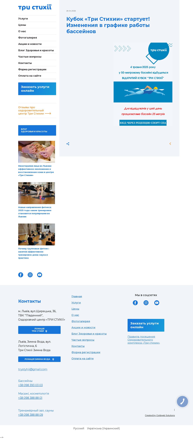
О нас (22, 31)
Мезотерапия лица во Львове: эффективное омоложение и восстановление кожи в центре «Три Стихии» (36, 171)
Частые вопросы (29, 56)
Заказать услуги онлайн (35, 89)
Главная (76, 296)
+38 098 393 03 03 (30, 385)
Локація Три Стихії (38, 329)
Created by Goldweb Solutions (160, 415)
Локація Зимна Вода (38, 359)
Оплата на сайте (29, 75)
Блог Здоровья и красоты (36, 50)
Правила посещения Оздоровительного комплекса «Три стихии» (144, 339)
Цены (22, 25)
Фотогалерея (27, 37)
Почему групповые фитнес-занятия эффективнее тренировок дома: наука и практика (33, 253)
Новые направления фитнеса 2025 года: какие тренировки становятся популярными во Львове (34, 212)
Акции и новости (30, 44)
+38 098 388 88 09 (30, 414)
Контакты (25, 63)
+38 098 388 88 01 (30, 397)
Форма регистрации (32, 69)
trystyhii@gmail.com (32, 369)
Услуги (23, 18)
